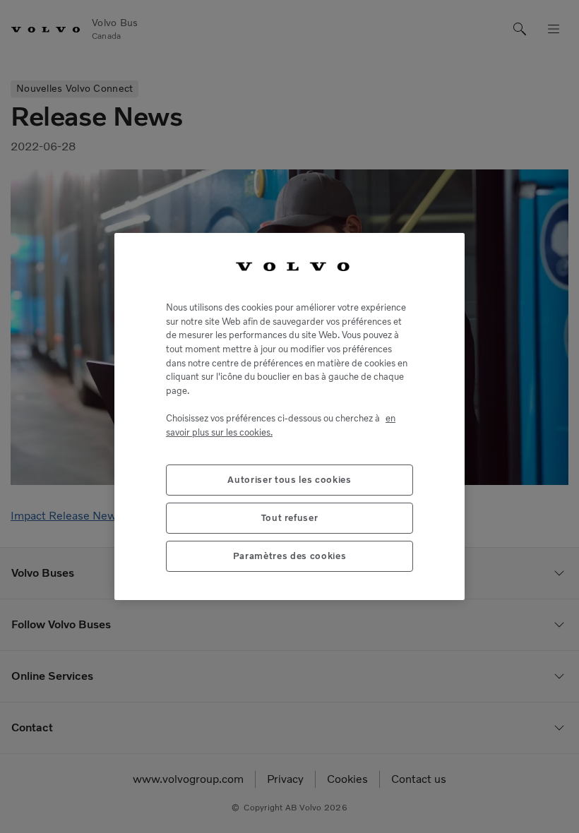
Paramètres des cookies (289, 556)
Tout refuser (289, 518)
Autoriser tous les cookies (289, 479)
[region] (289, 416)
